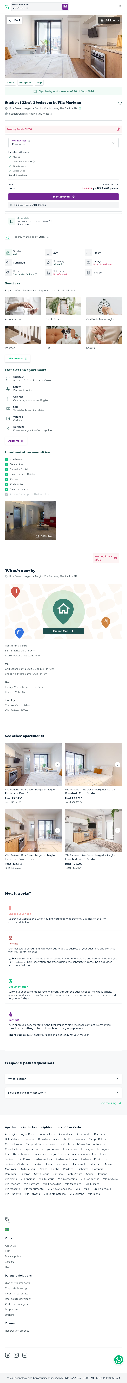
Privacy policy (13, 1256)
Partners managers (16, 1304)
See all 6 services (17, 175)
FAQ (7, 1251)
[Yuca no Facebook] (7, 1355)
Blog (8, 1267)
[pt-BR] (63, 1230)
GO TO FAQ (108, 1103)
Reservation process (17, 1330)
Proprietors (11, 1309)
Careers (9, 1261)
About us (10, 1245)
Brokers (9, 1314)
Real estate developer (18, 1298)
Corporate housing (16, 1288)
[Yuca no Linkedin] (24, 1355)
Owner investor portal (18, 1283)
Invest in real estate (16, 1293)
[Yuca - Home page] (6, 6)
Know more (23, 224)
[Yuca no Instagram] (16, 1355)
